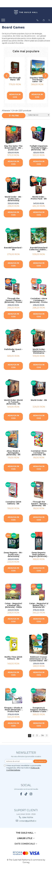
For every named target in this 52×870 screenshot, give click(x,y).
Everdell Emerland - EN (13, 249)
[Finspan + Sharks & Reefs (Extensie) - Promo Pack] (13, 696)
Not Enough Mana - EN (15, 79)
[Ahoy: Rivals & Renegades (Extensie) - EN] (13, 439)
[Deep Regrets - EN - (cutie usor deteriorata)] (13, 540)
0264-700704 (27, 817)
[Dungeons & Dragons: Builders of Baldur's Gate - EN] (38, 696)
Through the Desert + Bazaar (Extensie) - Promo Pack (13, 300)
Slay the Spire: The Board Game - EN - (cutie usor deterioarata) (13, 148)
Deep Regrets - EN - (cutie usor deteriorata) (13, 554)
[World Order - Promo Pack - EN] (38, 185)
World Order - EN (39, 400)
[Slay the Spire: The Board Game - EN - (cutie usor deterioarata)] (13, 134)
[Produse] (3, 21)
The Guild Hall (25, 833)
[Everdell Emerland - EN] (13, 235)
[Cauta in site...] (49, 20)
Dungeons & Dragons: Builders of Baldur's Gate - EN (38, 709)
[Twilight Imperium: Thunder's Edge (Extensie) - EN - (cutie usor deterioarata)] (38, 134)
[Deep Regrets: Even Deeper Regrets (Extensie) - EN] (38, 540)
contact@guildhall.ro (27, 821)
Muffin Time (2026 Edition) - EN (13, 658)
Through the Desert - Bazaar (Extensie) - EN (38, 503)
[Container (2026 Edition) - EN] (13, 490)
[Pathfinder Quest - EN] (13, 337)
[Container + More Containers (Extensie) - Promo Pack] (38, 286)
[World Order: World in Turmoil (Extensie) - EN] (13, 388)
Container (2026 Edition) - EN (13, 503)
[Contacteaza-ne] (37, 20)
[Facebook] (21, 794)
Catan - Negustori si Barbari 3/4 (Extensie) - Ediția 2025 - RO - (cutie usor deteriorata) (13, 605)
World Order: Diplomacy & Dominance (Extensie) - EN (39, 351)
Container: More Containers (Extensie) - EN (39, 453)
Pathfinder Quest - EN (13, 350)
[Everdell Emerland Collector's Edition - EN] (38, 235)
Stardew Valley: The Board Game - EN (37, 79)
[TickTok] (26, 794)
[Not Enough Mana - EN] (15, 68)
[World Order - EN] (38, 388)
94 (42, 735)
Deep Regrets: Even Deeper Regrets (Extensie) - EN (38, 554)
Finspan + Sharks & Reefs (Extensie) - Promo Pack (13, 709)
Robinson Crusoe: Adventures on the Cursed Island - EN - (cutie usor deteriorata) (38, 659)
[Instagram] (31, 794)
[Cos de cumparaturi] (43, 20)
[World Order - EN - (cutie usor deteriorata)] (13, 185)
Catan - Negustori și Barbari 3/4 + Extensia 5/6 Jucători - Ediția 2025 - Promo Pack (38, 605)
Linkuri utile (25, 838)
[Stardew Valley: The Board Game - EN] (37, 68)
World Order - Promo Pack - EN (39, 198)
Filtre (15, 115)
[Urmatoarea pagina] (46, 735)
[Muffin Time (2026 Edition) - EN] (13, 643)
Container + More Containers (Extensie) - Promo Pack (39, 300)
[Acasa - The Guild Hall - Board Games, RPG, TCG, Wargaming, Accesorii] (26, 12)
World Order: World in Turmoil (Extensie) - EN (13, 402)
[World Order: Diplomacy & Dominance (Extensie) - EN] (38, 337)
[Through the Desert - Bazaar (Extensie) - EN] (38, 490)
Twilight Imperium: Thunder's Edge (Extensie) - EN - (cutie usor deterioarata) (39, 148)
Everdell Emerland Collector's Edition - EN (38, 249)
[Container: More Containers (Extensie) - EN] (38, 439)
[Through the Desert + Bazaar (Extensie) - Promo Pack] (13, 286)
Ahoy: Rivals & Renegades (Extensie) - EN (13, 453)
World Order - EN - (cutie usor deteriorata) (13, 199)
